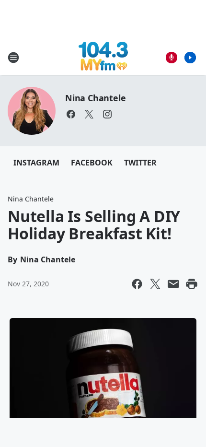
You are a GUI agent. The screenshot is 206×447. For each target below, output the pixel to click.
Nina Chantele (95, 98)
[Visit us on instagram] (107, 114)
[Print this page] (191, 284)
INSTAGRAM (36, 162)
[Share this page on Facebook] (137, 284)
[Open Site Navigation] (13, 57)
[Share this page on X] (155, 284)
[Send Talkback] (171, 57)
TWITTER (140, 162)
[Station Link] (103, 57)
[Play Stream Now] (190, 57)
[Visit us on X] (89, 114)
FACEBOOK (92, 162)
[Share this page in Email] (173, 284)
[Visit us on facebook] (71, 114)
